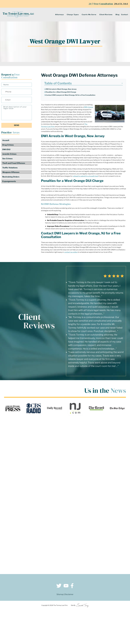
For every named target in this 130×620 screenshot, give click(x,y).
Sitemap (60, 594)
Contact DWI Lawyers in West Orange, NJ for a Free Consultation (70, 95)
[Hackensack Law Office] (34, 557)
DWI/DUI (6, 149)
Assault (5, 140)
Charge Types (73, 14)
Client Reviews (106, 14)
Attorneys (59, 14)
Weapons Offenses (10, 172)
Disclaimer (69, 594)
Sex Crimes (7, 158)
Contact (124, 14)
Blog (118, 14)
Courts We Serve (89, 14)
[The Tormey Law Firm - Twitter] (58, 586)
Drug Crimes (8, 145)
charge (90, 107)
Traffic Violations (10, 168)
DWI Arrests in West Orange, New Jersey (61, 89)
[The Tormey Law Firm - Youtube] (66, 586)
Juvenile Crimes (9, 154)
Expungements (9, 181)
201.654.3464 (121, 3)
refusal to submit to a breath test (85, 176)
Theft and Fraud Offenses (13, 163)
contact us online (70, 252)
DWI (86, 107)
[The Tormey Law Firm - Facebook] (72, 586)
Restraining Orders (10, 177)
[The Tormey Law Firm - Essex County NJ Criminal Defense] (18, 14)
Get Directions (35, 544)
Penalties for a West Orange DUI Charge (61, 92)
